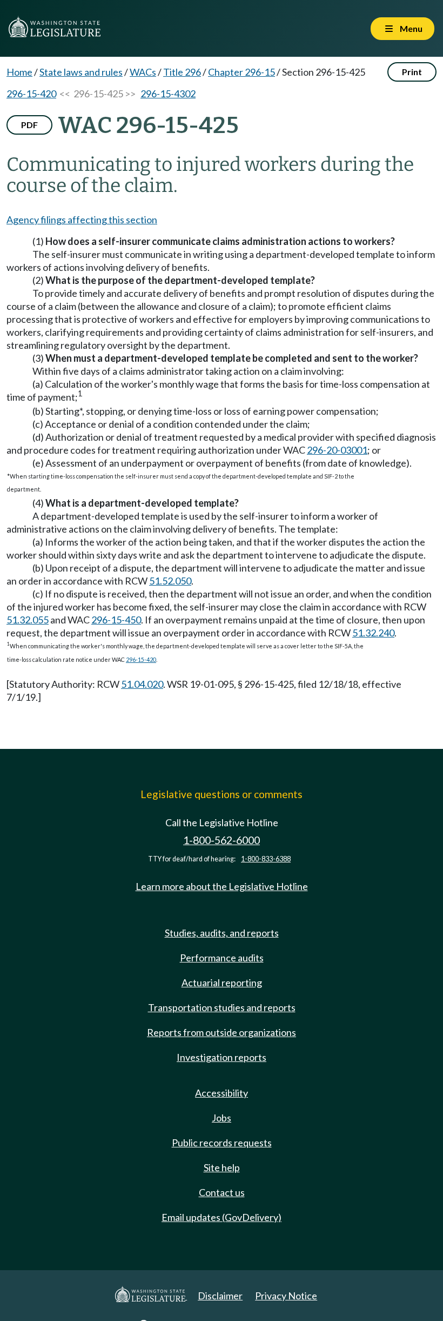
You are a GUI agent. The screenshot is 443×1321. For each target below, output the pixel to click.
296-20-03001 (337, 450)
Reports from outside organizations (221, 1032)
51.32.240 (373, 633)
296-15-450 (116, 620)
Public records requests (222, 1143)
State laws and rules (81, 72)
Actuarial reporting (222, 982)
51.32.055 (27, 620)
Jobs (221, 1118)
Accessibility (221, 1093)
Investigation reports (221, 1057)
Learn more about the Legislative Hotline (222, 886)
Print (412, 72)
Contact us (222, 1192)
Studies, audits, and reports (222, 933)
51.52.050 (170, 581)
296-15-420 (31, 93)
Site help (222, 1167)
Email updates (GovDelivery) (221, 1217)
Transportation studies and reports (222, 1007)
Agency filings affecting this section (81, 219)
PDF (29, 125)
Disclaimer (220, 1296)
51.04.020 (142, 684)
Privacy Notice (286, 1296)
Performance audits (222, 958)
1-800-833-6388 (266, 859)
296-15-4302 (168, 93)
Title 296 (182, 72)
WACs (143, 72)
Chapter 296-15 (241, 72)
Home (19, 72)
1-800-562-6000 (221, 840)
